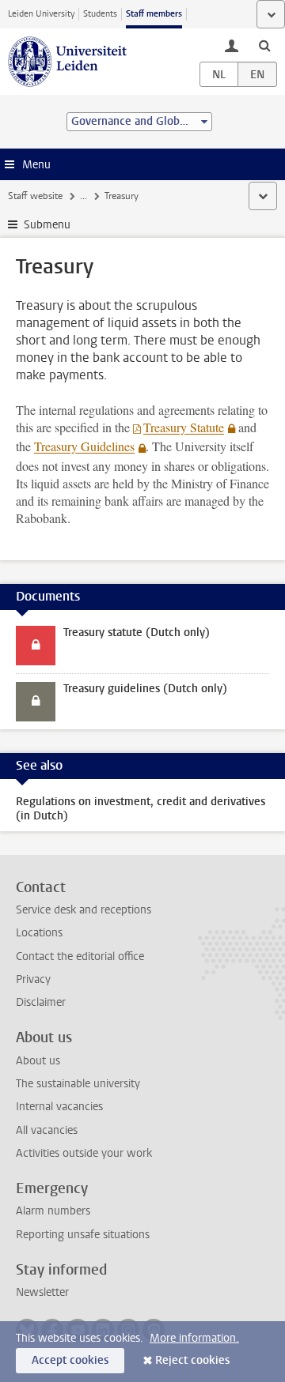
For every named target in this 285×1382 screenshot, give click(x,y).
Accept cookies (70, 1360)
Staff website (35, 196)
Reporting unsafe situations (83, 1234)
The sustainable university (78, 1083)
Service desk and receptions (83, 909)
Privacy (33, 979)
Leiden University (41, 14)
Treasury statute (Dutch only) (136, 632)
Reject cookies (192, 1360)
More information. (194, 1338)
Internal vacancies (59, 1106)
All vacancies (47, 1130)
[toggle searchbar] (264, 45)
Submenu (47, 224)
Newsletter (42, 1292)
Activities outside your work (84, 1153)
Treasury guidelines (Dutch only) (145, 688)
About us (38, 1060)
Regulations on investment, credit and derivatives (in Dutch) (140, 808)
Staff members (154, 14)
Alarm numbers (53, 1210)
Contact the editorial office (80, 956)
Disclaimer (41, 1002)
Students (100, 14)
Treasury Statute (183, 427)
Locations (39, 932)
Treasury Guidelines (84, 446)
